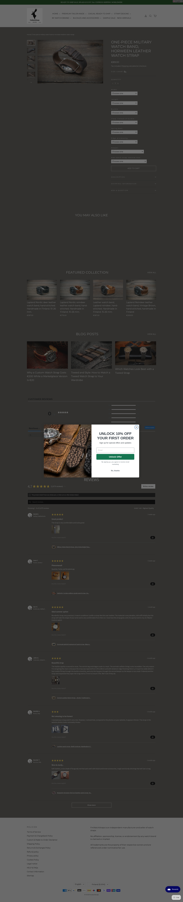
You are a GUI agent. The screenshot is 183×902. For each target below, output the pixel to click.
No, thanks (115, 471)
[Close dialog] (136, 427)
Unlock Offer (115, 457)
